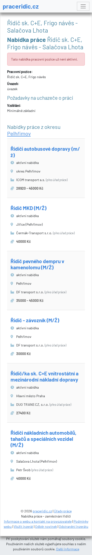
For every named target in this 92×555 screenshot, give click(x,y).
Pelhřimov (19, 133)
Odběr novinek (46, 526)
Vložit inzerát (23, 526)
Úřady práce (63, 511)
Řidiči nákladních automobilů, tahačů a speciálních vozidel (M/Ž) (44, 439)
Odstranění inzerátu (73, 526)
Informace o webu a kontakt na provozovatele (38, 521)
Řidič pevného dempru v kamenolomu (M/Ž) (37, 264)
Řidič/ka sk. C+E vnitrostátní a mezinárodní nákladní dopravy (45, 376)
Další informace (67, 549)
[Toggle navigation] (83, 6)
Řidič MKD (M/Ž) (28, 208)
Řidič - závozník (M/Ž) (35, 320)
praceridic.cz (21, 6)
